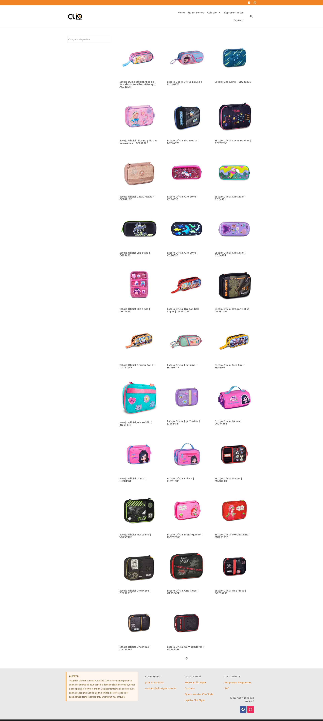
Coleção (212, 12)
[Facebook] (249, 2)
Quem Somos (196, 12)
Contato (238, 20)
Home (181, 12)
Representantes (233, 12)
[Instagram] (254, 2)
